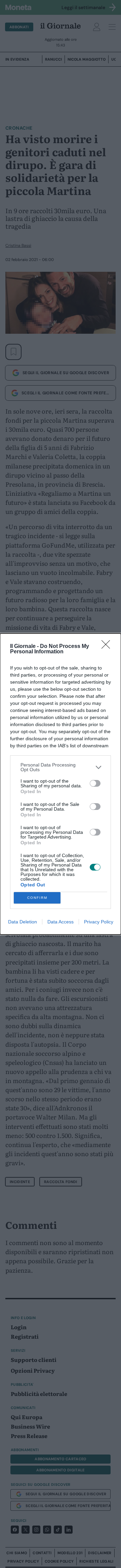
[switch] (95, 783)
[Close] (108, 646)
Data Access (60, 921)
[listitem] (60, 767)
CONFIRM (37, 898)
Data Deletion (22, 921)
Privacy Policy (98, 921)
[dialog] (60, 784)
